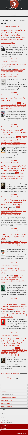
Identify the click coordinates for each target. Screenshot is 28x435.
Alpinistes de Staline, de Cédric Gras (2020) (13, 99)
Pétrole (18, 142)
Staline (2, 108)
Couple (10, 349)
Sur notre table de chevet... (9, 397)
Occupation (14, 74)
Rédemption (11, 279)
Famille (12, 39)
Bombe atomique (5, 349)
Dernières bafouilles (7, 403)
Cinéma (17, 37)
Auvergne (3, 71)
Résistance (19, 74)
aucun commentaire (6, 94)
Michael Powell (16, 176)
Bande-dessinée (5, 209)
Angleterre (8, 175)
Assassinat (22, 275)
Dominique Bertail (12, 209)
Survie (17, 355)
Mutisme (10, 353)
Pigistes (4, 391)
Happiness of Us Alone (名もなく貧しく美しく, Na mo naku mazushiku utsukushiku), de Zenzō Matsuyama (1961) (13, 342)
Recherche (3, 178)
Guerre (16, 39)
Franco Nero (14, 243)
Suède (17, 144)
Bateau (2, 277)
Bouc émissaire (4, 39)
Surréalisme (3, 180)
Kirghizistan (22, 104)
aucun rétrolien (14, 61)
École (14, 349)
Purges (11, 106)
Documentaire (10, 73)
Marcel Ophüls (4, 74)
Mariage (12, 41)
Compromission (8, 139)
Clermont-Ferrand (13, 71)
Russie (14, 106)
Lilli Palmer (3, 142)
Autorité (23, 37)
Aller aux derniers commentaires (14, 0)
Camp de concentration (10, 313)
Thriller (7, 180)
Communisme (3, 73)
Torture (19, 214)
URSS (10, 108)
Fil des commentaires (15, 26)
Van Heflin (22, 281)
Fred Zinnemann (12, 277)
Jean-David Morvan (5, 210)
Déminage (19, 175)
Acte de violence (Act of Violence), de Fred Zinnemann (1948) (13, 270)
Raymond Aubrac (4, 212)
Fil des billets (5, 26)
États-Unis (24, 139)
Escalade (14, 104)
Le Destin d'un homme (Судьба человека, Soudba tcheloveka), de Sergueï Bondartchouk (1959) (14, 306)
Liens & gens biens (7, 406)
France (19, 73)
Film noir (6, 277)
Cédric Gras (3, 104)
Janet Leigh (22, 277)
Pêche (2, 279)
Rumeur (22, 41)
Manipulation (9, 142)
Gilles (3, 207)
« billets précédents (11, 378)
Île (6, 41)
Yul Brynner (8, 246)
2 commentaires (5, 61)
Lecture (18, 103)
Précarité (15, 353)
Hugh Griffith (14, 140)
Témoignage (14, 76)
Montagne (3, 106)
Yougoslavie (3, 246)
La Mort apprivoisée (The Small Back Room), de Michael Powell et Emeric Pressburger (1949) (13, 168)
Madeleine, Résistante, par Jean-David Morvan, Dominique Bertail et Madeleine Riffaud (14, 202)
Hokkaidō (3, 41)
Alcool (22, 173)
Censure (7, 71)
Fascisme (15, 73)
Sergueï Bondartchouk (22, 245)
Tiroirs (3, 388)
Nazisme (9, 74)
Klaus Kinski (19, 140)
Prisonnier (6, 279)
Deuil (17, 313)
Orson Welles (3, 245)
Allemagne (22, 69)
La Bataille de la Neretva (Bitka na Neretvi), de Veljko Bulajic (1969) (13, 236)
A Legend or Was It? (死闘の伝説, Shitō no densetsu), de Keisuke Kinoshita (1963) (13, 32)
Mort (2, 315)
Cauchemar (13, 175)
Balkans (21, 241)
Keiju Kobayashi (19, 351)
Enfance (14, 139)
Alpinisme (24, 103)
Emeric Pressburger (5, 176)
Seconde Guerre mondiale (6, 42)
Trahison (17, 281)
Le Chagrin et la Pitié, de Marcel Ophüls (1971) (14, 65)
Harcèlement (20, 39)
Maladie (25, 351)
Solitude (13, 144)
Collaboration (20, 71)
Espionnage (18, 139)
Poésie (24, 210)
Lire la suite (14, 59)
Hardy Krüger (23, 243)
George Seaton (4, 140)
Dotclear (24, 433)
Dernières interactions (7, 394)
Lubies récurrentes (7, 400)
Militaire (22, 176)
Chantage (3, 139)
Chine (9, 39)
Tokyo (13, 42)
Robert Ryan (16, 279)
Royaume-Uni (8, 178)
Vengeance (3, 282)
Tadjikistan (6, 108)
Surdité (13, 355)
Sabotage (15, 212)
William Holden (22, 144)
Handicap (3, 351)
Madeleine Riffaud (13, 210)
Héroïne (18, 209)
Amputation (3, 175)
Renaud (3, 37)
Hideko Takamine (8, 351)
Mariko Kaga (17, 41)
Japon (8, 41)
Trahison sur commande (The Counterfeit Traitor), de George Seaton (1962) (13, 132)
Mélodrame (3, 353)
